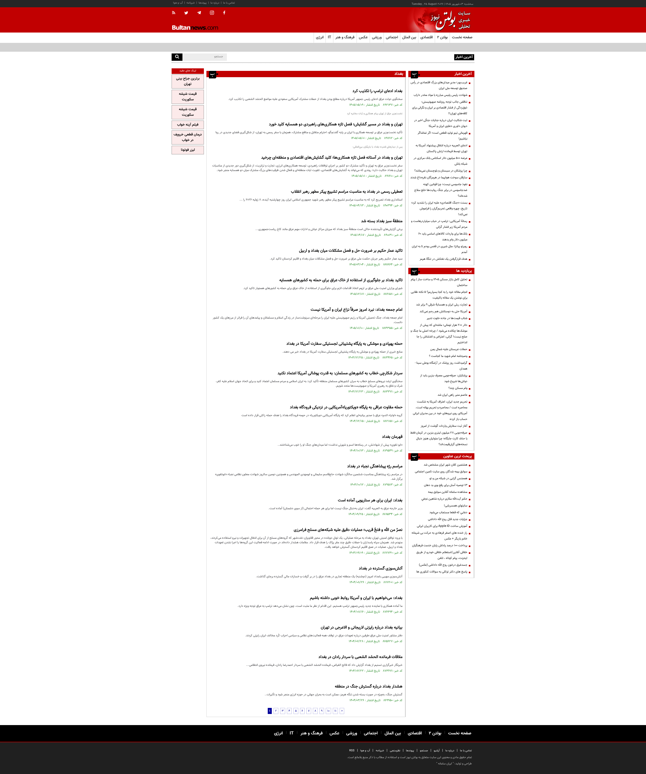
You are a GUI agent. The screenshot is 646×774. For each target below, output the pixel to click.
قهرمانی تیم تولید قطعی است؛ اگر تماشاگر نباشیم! (442, 136)
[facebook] (224, 13)
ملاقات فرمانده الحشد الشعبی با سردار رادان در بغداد (359, 657)
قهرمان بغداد (392, 437)
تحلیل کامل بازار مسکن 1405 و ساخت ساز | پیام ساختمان (439, 282)
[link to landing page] (449, 20)
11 (335, 711)
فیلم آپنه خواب (187, 125)
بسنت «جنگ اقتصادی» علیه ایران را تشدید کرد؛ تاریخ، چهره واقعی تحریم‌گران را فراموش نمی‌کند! (439, 208)
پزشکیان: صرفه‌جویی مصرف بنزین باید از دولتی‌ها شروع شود (443, 378)
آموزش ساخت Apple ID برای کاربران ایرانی (442, 526)
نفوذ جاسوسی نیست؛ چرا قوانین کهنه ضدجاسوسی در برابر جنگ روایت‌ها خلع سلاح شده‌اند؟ (440, 190)
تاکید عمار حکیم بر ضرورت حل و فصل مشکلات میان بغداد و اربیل (350, 251)
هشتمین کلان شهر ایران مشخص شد (445, 465)
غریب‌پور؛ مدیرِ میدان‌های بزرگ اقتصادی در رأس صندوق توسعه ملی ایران (439, 85)
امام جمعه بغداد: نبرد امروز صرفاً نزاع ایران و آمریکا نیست (356, 310)
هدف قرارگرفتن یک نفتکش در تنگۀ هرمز (443, 259)
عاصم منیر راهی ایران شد (452, 395)
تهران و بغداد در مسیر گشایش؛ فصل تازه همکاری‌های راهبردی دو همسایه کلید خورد (335, 124)
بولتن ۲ (442, 37)
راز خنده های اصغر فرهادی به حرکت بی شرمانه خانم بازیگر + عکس (439, 536)
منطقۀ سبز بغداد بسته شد (381, 221)
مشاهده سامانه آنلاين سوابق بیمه (447, 492)
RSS (352, 751)
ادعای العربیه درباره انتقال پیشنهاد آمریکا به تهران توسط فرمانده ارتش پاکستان (441, 148)
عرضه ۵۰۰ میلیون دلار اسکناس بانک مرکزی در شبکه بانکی (440, 161)
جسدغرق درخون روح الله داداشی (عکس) (443, 565)
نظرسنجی (395, 751)
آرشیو (437, 751)
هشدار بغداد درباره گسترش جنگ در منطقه (368, 686)
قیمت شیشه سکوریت (188, 96)
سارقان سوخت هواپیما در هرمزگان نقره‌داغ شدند (438, 177)
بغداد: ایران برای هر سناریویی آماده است (370, 500)
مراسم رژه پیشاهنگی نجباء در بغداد (374, 466)
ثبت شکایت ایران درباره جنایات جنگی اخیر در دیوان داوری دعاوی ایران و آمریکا (440, 123)
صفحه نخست (462, 37)
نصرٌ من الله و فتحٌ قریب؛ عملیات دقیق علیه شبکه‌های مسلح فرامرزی (348, 530)
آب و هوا (178, 3)
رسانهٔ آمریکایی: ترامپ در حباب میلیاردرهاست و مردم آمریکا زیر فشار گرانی (439, 224)
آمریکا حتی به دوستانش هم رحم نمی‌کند (443, 311)
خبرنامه (190, 3)
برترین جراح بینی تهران (188, 81)
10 (328, 711)
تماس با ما (229, 3)
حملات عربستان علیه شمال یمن (448, 349)
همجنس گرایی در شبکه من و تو (448, 478)
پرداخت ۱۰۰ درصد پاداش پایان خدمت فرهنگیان (439, 545)
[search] (177, 57)
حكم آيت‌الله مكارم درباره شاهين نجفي (444, 499)
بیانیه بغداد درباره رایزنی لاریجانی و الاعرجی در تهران (361, 627)
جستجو (424, 751)
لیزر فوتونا (188, 150)
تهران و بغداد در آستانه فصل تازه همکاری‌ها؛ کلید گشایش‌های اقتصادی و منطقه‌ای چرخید (331, 158)
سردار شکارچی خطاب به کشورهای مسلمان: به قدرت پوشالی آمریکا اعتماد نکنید (340, 373)
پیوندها (203, 3)
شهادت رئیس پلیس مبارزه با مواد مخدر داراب (440, 95)
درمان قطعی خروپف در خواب (188, 137)
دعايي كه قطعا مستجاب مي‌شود (448, 512)
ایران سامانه (445, 763)
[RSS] (175, 13)
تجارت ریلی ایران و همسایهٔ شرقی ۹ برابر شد (441, 304)
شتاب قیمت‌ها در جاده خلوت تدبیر (447, 318)
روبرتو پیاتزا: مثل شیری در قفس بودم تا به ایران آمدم (439, 249)
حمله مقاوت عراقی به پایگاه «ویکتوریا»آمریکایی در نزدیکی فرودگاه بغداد (346, 407)
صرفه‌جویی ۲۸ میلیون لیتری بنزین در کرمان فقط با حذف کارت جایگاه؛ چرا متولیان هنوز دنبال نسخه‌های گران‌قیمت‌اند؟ (438, 439)
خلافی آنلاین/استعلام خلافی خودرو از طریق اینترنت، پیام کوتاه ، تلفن (441, 555)
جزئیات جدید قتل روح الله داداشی (447, 519)
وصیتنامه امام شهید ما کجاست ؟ (448, 356)
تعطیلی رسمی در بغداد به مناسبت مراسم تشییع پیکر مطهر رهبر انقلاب (346, 192)
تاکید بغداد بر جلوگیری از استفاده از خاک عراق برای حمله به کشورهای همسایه (340, 280)
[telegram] (199, 13)
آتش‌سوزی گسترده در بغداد (380, 568)
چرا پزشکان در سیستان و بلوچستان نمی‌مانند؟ (440, 170)
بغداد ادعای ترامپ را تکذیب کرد (377, 91)
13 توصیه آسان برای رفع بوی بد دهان (445, 485)
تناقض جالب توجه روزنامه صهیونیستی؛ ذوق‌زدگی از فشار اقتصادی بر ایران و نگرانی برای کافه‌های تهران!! (439, 108)
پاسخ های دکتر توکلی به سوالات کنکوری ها (441, 571)
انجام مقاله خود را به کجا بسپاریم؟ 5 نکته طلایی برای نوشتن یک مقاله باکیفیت (439, 295)
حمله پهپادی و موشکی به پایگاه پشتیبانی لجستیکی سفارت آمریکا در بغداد (344, 344)
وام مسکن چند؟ (457, 388)
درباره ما (214, 3)
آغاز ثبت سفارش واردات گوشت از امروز (444, 426)
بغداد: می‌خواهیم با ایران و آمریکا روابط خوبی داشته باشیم (356, 598)
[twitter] (186, 13)
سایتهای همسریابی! (455, 505)
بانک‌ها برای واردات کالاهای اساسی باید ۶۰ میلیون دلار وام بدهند (442, 237)
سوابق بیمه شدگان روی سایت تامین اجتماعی (441, 471)
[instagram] (212, 13)
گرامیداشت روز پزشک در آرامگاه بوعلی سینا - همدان (441, 366)
